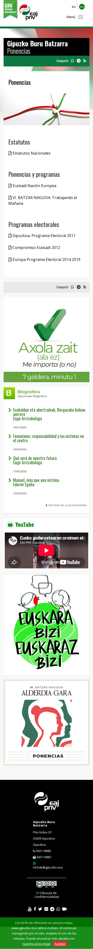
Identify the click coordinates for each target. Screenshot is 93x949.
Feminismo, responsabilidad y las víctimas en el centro (48, 438)
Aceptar (60, 944)
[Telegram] (52, 909)
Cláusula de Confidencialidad (46, 895)
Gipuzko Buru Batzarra (44, 823)
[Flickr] (46, 909)
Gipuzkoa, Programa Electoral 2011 (44, 235)
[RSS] (84, 61)
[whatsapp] (72, 61)
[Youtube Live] (64, 909)
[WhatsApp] (58, 909)
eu (74, 6)
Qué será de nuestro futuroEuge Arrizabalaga (35, 460)
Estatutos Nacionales (31, 153)
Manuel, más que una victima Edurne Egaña (36, 482)
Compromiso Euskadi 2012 (36, 247)
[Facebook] (35, 909)
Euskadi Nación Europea (34, 185)
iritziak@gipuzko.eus (48, 867)
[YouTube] (29, 909)
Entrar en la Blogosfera (67, 505)
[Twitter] (40, 909)
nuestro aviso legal (36, 944)
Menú (71, 17)
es (82, 6)
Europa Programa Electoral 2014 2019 (46, 259)
